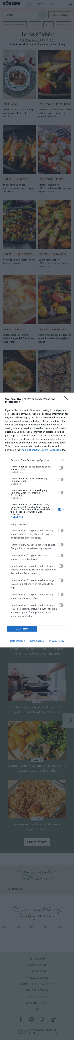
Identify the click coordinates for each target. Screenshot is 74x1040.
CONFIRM (22, 628)
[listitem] (37, 460)
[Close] (67, 399)
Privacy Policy (56, 640)
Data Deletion (17, 640)
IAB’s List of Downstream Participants (41, 449)
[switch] (61, 468)
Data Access (37, 640)
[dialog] (37, 520)
